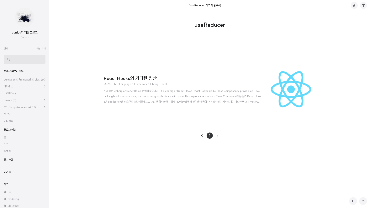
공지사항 (8, 159)
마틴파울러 (13, 206)
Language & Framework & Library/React (143, 84)
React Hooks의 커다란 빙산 (130, 78)
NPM (8, 86)
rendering (13, 199)
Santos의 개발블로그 (25, 32)
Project (10, 100)
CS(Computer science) (20, 107)
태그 (6, 144)
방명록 (7, 151)
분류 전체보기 (14, 71)
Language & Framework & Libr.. (24, 79)
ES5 (10, 192)
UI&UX (10, 93)
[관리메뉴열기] (363, 5)
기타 (8, 121)
